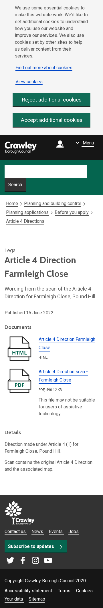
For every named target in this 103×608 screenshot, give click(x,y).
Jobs (73, 531)
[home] (21, 147)
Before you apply (72, 212)
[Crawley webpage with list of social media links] (29, 561)
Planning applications (27, 212)
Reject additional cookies (52, 99)
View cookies (29, 81)
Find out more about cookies (43, 67)
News (37, 531)
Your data (14, 599)
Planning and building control (52, 203)
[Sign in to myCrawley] (61, 147)
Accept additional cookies (51, 120)
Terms (65, 590)
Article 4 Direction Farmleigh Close (67, 343)
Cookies (84, 590)
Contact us (16, 531)
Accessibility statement (29, 590)
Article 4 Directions (25, 221)
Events (56, 531)
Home (12, 203)
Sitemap (37, 599)
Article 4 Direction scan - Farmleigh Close (63, 376)
